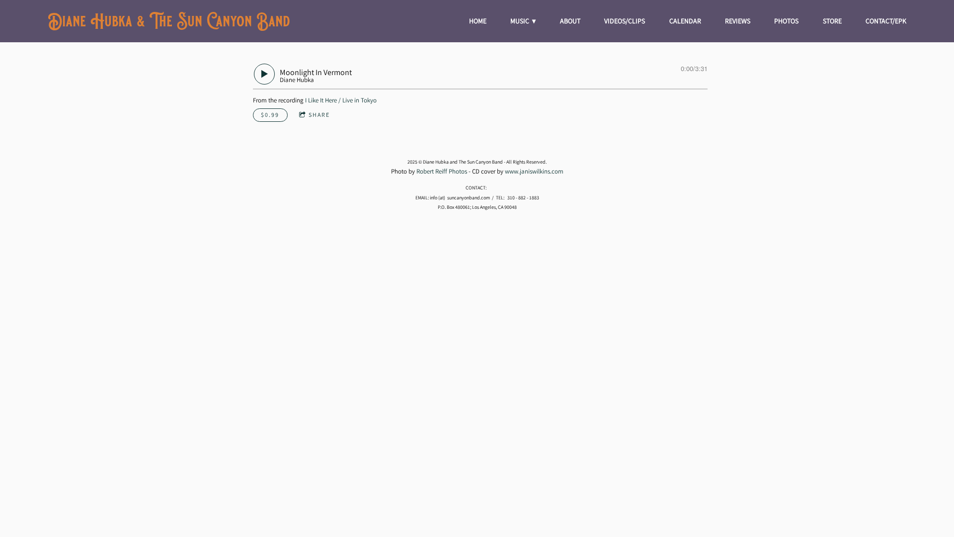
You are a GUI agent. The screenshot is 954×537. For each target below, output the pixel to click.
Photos (786, 20)
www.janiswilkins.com (534, 171)
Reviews (737, 20)
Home (477, 20)
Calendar (685, 20)
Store (832, 20)
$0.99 (270, 114)
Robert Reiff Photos (441, 171)
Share (319, 114)
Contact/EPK (886, 20)
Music (520, 20)
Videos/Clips (624, 20)
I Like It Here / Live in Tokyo (341, 100)
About (570, 20)
